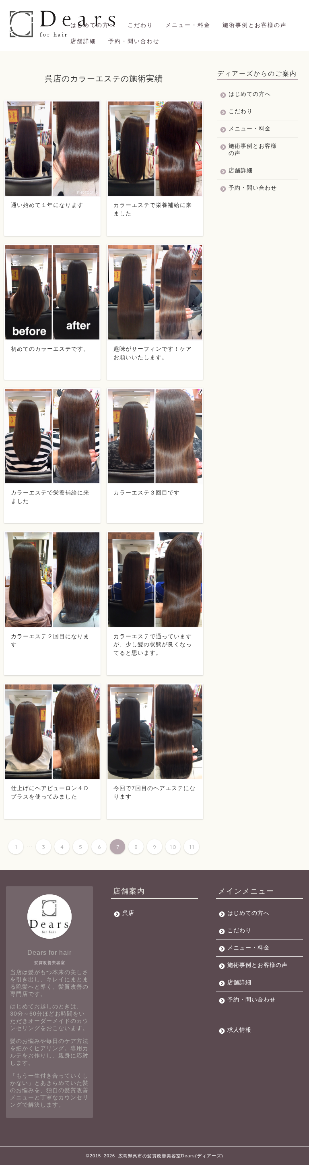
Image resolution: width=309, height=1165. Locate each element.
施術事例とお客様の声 (254, 25)
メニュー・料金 (187, 25)
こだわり (140, 25)
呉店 (128, 913)
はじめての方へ (92, 25)
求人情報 (239, 1030)
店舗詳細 (83, 41)
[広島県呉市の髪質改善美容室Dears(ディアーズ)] (63, 37)
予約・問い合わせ (134, 41)
